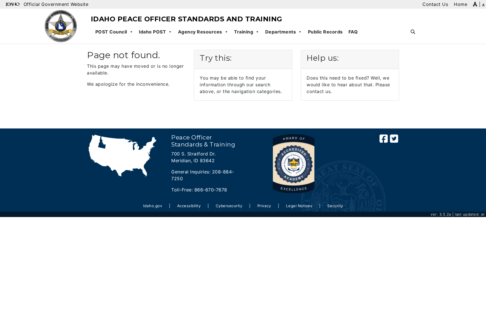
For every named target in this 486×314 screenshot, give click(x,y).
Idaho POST (152, 32)
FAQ (353, 32)
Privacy (264, 206)
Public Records (325, 32)
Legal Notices (299, 206)
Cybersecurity (229, 206)
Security (335, 206)
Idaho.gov (152, 206)
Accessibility (189, 206)
